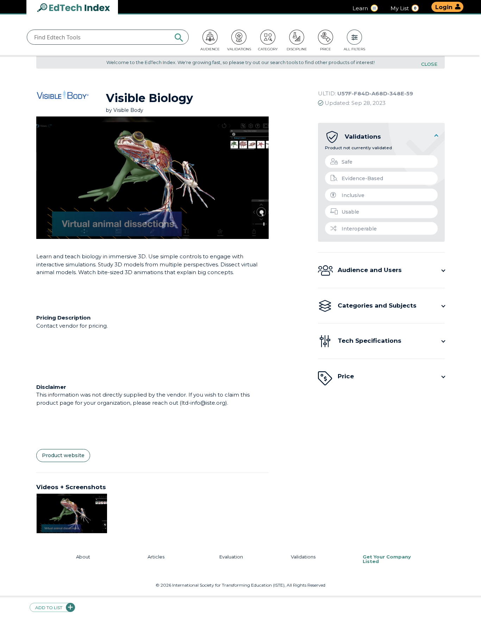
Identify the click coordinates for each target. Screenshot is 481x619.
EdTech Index (79, 8)
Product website (63, 455)
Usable (350, 212)
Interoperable (359, 229)
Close (429, 64)
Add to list (48, 607)
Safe (347, 162)
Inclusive (353, 195)
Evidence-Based (362, 178)
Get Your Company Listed (387, 559)
